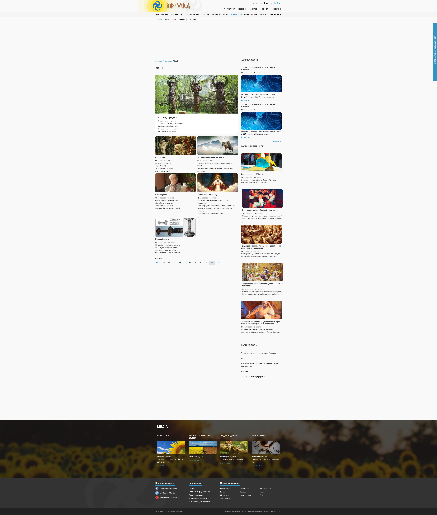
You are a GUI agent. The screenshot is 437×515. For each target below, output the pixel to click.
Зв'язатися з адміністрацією (199, 501)
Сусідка (244, 371)
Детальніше (245, 100)
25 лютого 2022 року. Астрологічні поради (258, 68)
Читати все (277, 141)
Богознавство (161, 14)
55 (164, 263)
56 (169, 263)
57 (174, 263)
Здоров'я (215, 14)
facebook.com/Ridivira (168, 488)
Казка (243, 358)
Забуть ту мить (259, 436)
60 (190, 263)
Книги (173, 19)
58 (180, 263)
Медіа (225, 14)
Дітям (263, 14)
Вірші (160, 19)
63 (207, 263)
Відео (200, 457)
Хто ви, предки (167, 117)
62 (201, 263)
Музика (169, 457)
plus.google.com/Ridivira (169, 497)
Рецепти (265, 9)
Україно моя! (163, 436)
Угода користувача (196, 495)
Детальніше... (162, 466)
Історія (205, 14)
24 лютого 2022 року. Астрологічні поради (258, 106)
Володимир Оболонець (207, 195)
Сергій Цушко (161, 195)
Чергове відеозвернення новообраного (258, 353)
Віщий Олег (160, 157)
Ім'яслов (253, 9)
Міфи (167, 19)
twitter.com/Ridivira (167, 493)
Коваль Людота (162, 239)
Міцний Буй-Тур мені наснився (210, 157)
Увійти (277, 3)
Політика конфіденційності (199, 492)
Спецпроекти (275, 14)
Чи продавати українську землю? (200, 437)
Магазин (276, 9)
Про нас (192, 488)
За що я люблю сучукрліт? (253, 376)
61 (196, 263)
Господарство (192, 14)
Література (236, 14)
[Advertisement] (218, 40)
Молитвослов (250, 14)
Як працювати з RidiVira (198, 498)
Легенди (182, 19)
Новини (242, 9)
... (216, 208)
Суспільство (177, 14)
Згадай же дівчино (229, 436)
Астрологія (229, 9)
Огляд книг (192, 19)
